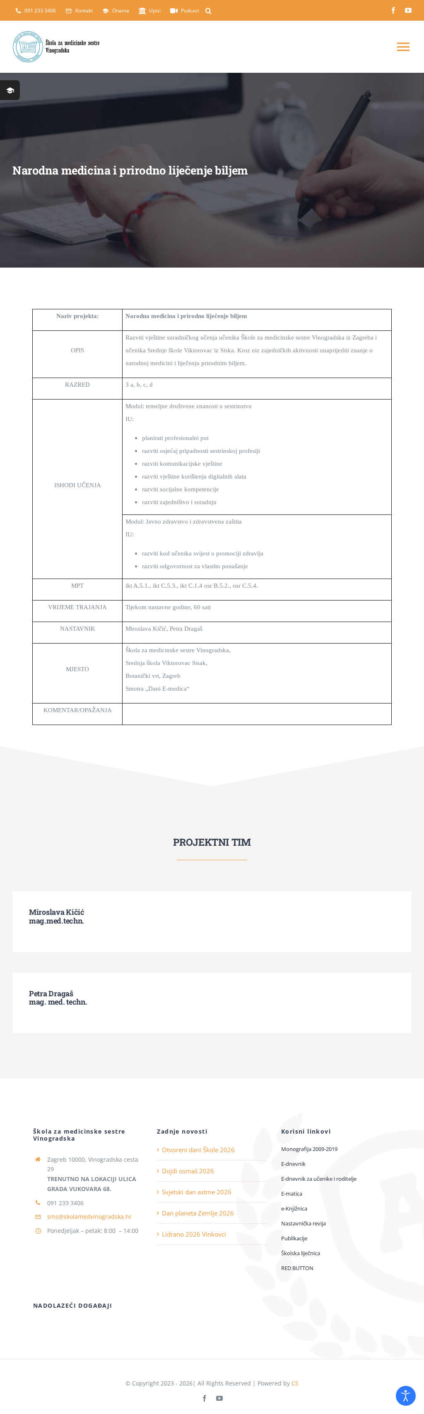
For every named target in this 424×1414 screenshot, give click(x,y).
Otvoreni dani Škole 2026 (198, 1150)
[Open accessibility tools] (406, 1396)
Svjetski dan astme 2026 (196, 1192)
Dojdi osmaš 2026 (188, 1171)
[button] (208, 11)
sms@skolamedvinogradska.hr (89, 1216)
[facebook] (393, 10)
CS (295, 1383)
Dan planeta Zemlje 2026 (198, 1213)
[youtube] (408, 10)
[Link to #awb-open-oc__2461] (10, 90)
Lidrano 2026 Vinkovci (194, 1234)
